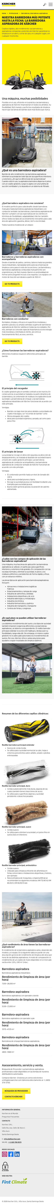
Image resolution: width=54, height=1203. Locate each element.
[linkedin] (17, 1154)
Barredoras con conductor (15, 319)
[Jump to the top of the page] (47, 1198)
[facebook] (11, 1154)
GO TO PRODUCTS (12, 284)
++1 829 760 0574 (14, 1142)
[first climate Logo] (14, 1183)
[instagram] (4, 1154)
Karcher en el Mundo (10, 1113)
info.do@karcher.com (12, 1139)
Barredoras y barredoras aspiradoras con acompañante (23, 258)
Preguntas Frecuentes (10, 1117)
